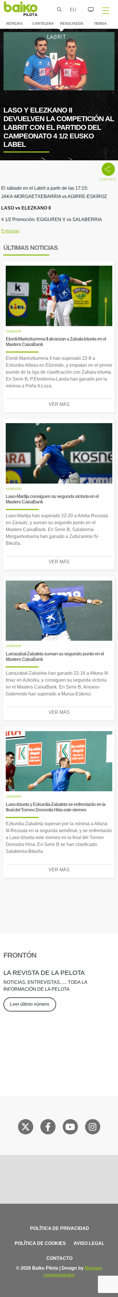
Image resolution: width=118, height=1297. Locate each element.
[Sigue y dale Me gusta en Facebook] (48, 1128)
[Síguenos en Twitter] (25, 1128)
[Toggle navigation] (105, 10)
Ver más (59, 404)
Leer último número (29, 1004)
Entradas (10, 231)
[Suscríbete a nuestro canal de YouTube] (70, 1128)
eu (71, 9)
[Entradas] (87, 8)
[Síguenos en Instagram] (92, 1128)
